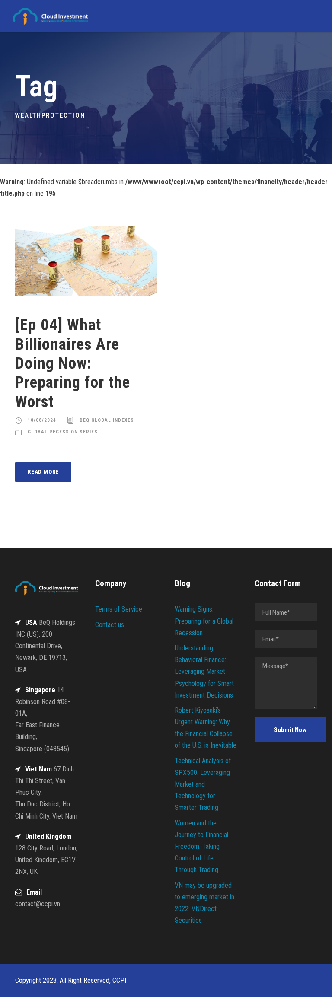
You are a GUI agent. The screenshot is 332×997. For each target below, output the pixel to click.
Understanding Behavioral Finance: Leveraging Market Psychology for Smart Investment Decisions (204, 671)
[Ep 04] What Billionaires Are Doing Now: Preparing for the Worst (72, 363)
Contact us (109, 625)
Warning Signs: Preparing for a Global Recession (204, 621)
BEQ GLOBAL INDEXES (107, 420)
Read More (43, 471)
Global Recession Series (63, 432)
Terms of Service (118, 609)
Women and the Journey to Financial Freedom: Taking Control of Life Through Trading (201, 846)
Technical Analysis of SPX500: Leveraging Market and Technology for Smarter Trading (203, 784)
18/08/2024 (42, 420)
